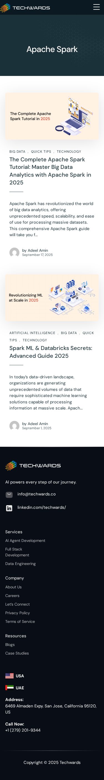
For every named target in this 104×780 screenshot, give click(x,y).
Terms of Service (20, 621)
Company (14, 578)
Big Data (17, 151)
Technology (69, 151)
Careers (12, 595)
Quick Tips (41, 151)
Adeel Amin (38, 250)
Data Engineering (20, 563)
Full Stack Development (17, 552)
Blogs (10, 644)
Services (13, 532)
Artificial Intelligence (32, 333)
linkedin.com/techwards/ (41, 507)
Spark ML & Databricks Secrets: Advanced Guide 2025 (50, 351)
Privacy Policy (17, 612)
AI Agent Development (25, 540)
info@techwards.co (36, 494)
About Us (13, 586)
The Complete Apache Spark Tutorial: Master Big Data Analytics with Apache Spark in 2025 (50, 171)
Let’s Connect (17, 604)
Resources (15, 636)
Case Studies (17, 653)
